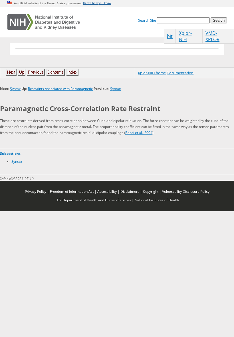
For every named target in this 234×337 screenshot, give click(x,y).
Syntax (15, 88)
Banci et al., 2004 (138, 132)
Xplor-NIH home (152, 72)
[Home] (43, 22)
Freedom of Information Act (72, 191)
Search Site (147, 20)
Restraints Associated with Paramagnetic (60, 88)
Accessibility (107, 191)
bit (170, 36)
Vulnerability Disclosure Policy (185, 191)
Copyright (150, 191)
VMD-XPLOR (212, 36)
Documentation (180, 72)
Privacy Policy (35, 191)
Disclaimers (129, 191)
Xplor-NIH (185, 36)
